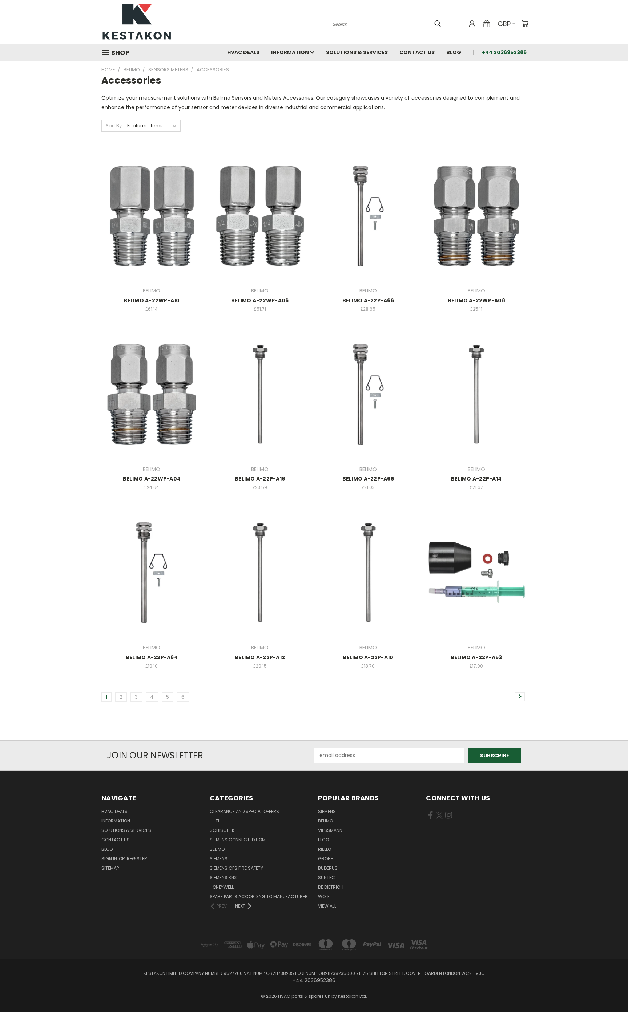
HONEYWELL (222, 887)
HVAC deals (243, 52)
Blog (453, 52)
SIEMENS (219, 859)
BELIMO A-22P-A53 (476, 657)
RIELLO (324, 849)
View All (327, 906)
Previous (609, 989)
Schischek (222, 830)
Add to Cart (151, 229)
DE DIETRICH (330, 887)
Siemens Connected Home (239, 840)
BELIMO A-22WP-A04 (152, 478)
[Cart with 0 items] (524, 23)
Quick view (151, 201)
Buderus (328, 868)
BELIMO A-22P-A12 (260, 657)
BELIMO (217, 849)
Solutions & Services (357, 52)
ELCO (323, 840)
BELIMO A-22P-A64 (152, 657)
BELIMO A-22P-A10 (368, 657)
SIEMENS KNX (223, 877)
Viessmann (330, 830)
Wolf (324, 896)
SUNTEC (326, 877)
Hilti (214, 821)
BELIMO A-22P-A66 (368, 300)
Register (137, 859)
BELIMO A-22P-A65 (368, 478)
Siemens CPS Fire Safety (236, 868)
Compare (149, 215)
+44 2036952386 (504, 52)
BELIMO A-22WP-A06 (260, 300)
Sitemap (110, 868)
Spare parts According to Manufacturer (259, 896)
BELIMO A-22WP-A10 (152, 300)
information (290, 52)
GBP (504, 23)
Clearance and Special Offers (244, 811)
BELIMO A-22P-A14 (476, 478)
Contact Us (417, 52)
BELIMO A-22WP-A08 (476, 300)
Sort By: (114, 125)
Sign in (109, 859)
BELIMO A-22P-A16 (260, 478)
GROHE (325, 859)
